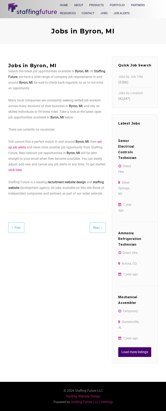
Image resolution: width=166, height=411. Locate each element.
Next (96, 228)
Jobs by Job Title (130, 77)
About (78, 5)
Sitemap (107, 402)
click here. (15, 170)
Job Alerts (122, 13)
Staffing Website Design (83, 396)
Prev (18, 228)
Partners (138, 5)
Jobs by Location (130, 93)
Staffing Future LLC (84, 402)
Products (96, 5)
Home (64, 5)
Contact (88, 13)
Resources (68, 13)
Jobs (103, 13)
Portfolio (117, 5)
